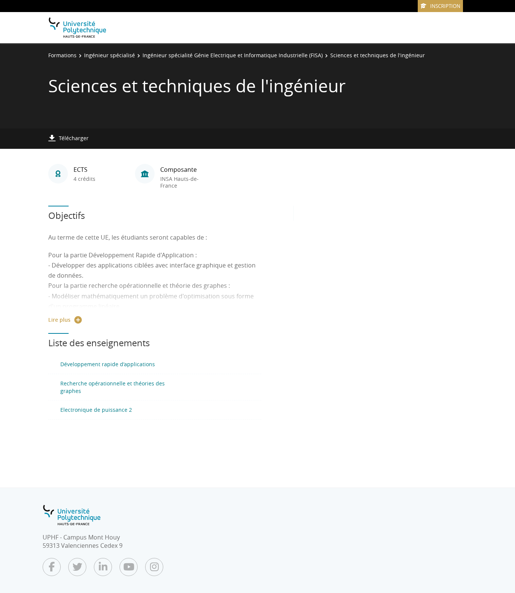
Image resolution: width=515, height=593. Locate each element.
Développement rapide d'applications (107, 364)
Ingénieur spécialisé (109, 55)
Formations (62, 55)
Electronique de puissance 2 (96, 409)
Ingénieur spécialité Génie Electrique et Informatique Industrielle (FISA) (233, 55)
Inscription (445, 6)
